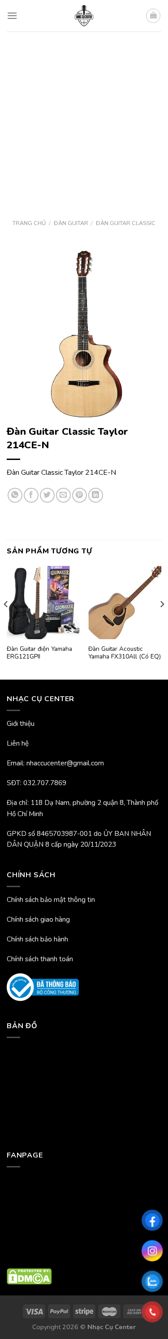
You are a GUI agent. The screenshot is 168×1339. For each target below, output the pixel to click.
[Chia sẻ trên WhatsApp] (15, 495)
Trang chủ (29, 223)
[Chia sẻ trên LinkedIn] (95, 495)
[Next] (161, 622)
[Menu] (12, 15)
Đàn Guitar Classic (125, 223)
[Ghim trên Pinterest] (79, 495)
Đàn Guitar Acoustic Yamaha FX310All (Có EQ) (124, 653)
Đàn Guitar (71, 223)
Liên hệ (18, 743)
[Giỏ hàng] (153, 16)
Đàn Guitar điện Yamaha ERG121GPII (39, 653)
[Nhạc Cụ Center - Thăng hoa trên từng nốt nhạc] (84, 15)
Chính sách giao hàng (38, 919)
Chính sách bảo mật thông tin (51, 899)
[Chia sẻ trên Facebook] (31, 495)
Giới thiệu (20, 723)
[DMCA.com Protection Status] (29, 1276)
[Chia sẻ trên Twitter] (47, 495)
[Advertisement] (84, 120)
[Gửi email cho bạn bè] (63, 495)
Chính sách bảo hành (37, 939)
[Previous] (6, 622)
